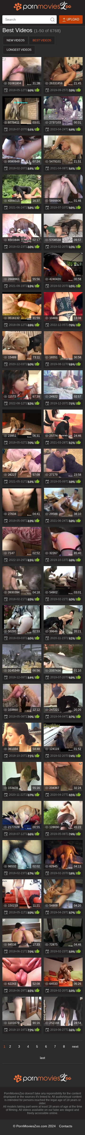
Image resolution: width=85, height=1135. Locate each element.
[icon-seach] (52, 19)
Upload (72, 19)
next (75, 1046)
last (42, 1058)
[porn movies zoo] (43, 6)
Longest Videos (19, 49)
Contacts (65, 1126)
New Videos (16, 40)
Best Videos (42, 40)
